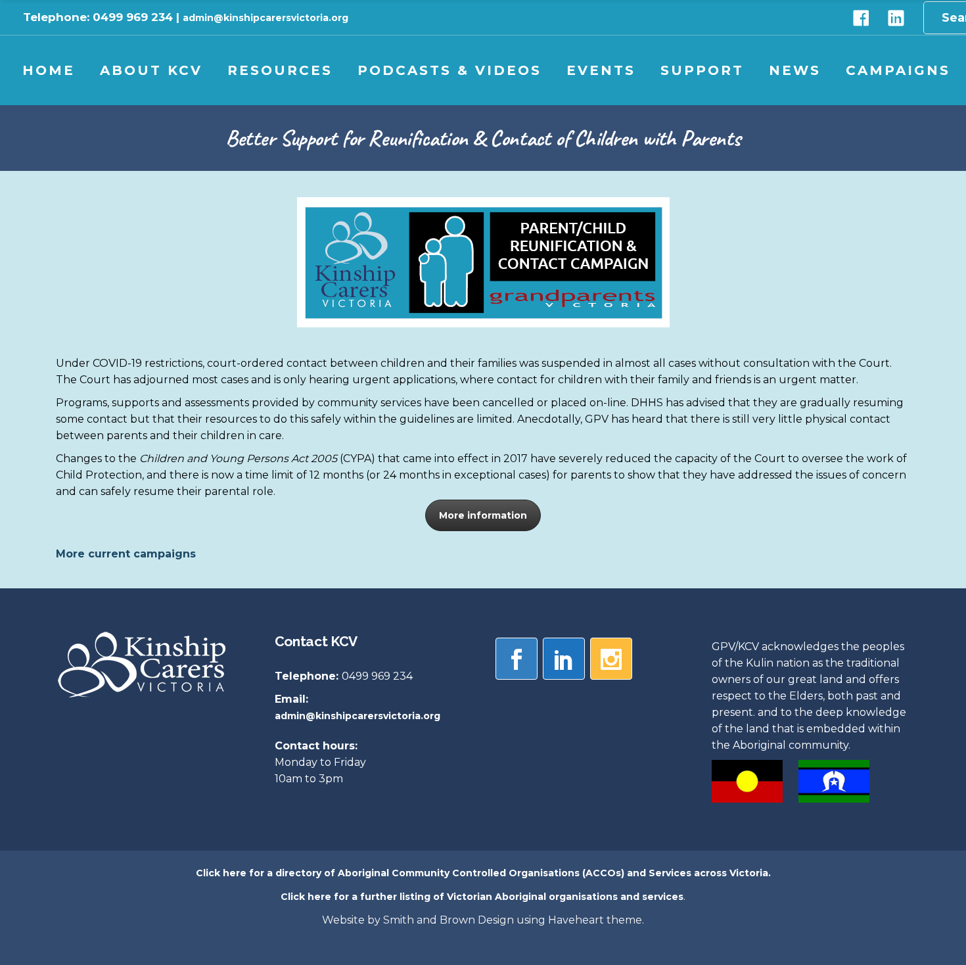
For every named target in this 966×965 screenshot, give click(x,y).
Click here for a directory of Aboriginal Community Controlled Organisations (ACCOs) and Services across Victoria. (483, 873)
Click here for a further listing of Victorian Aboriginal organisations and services (482, 897)
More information (483, 515)
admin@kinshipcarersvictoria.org (265, 18)
